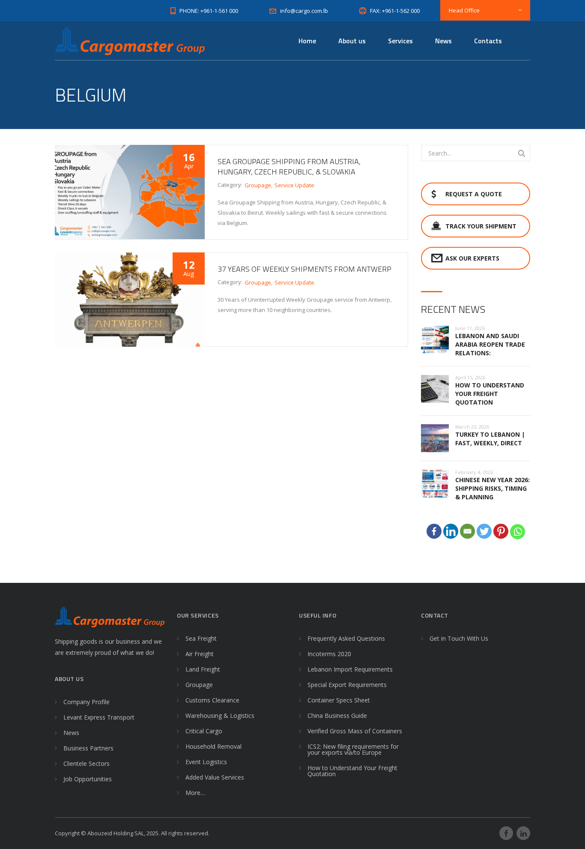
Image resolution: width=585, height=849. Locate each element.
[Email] (467, 531)
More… (195, 793)
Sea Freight (201, 638)
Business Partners (88, 748)
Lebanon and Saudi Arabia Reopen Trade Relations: (490, 344)
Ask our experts (472, 258)
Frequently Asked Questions (346, 638)
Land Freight (202, 669)
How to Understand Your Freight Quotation (489, 393)
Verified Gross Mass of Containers (354, 731)
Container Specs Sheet (338, 700)
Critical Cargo (203, 731)
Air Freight (199, 654)
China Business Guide (337, 715)
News (443, 41)
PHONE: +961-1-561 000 (208, 11)
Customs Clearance (212, 700)
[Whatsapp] (517, 531)
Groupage (258, 185)
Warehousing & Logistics (219, 715)
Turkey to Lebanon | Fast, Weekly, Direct (490, 438)
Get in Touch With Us (459, 638)
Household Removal (213, 746)
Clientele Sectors (86, 763)
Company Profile (86, 702)
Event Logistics (206, 762)
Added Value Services (214, 777)
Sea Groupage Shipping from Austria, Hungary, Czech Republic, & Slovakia (289, 166)
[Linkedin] (450, 531)
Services (400, 41)
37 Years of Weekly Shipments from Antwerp (304, 269)
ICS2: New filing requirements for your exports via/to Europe (353, 749)
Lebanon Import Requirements (350, 669)
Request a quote (473, 194)
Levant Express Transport (98, 717)
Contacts (488, 41)
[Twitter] (484, 531)
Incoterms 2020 (329, 654)
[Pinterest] (500, 531)
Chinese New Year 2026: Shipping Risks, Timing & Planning (492, 488)
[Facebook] (434, 531)
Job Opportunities (87, 779)
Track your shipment (480, 226)
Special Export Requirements (347, 685)
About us (352, 41)
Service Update (294, 185)
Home (307, 41)
